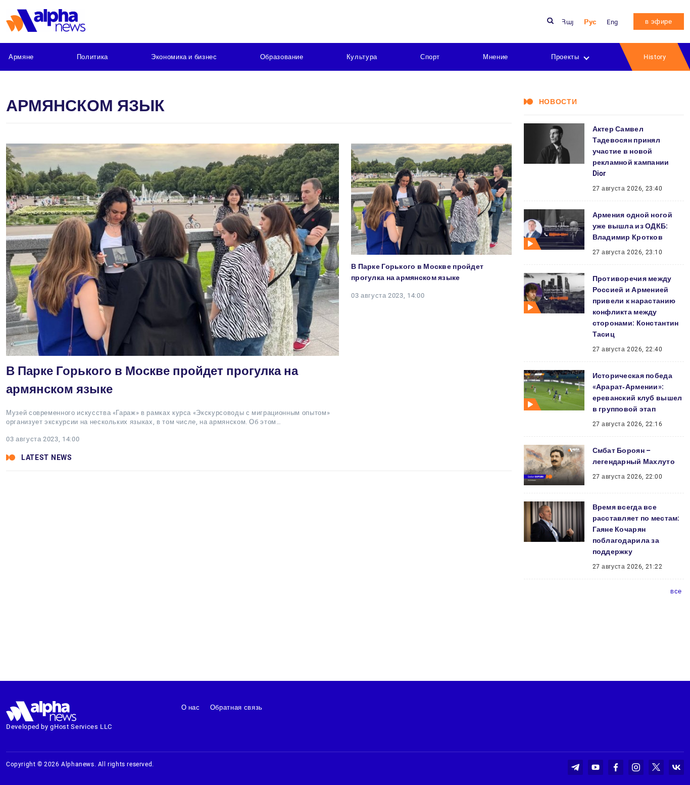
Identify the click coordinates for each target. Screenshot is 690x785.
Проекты (565, 57)
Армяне (21, 57)
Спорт (430, 57)
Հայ (568, 22)
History (655, 57)
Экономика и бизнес (184, 57)
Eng (612, 22)
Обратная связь (236, 707)
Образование (282, 57)
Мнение (495, 57)
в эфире (658, 21)
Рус (590, 22)
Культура (362, 57)
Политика (92, 57)
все (676, 591)
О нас (190, 707)
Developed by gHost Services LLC (59, 726)
